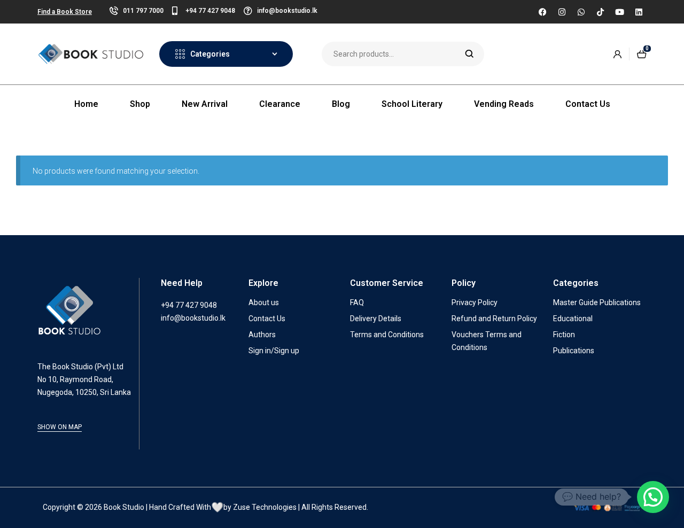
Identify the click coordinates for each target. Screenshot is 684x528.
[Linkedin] (639, 12)
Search (469, 54)
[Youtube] (619, 12)
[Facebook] (542, 12)
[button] (653, 497)
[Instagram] (562, 12)
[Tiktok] (600, 12)
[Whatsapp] (581, 12)
